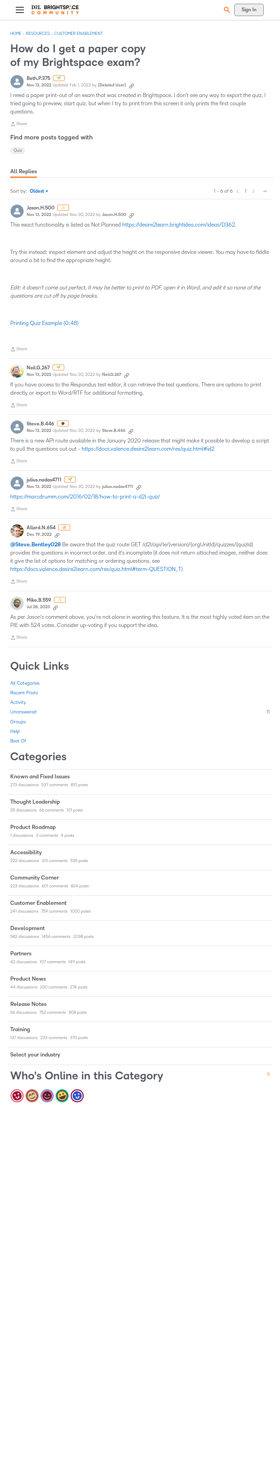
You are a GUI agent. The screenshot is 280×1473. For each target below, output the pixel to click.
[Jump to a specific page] (264, 191)
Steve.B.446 (40, 423)
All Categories (25, 683)
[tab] (23, 171)
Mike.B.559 (39, 600)
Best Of (18, 741)
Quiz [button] (18, 150)
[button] (226, 10)
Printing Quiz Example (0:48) (44, 323)
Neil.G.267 (38, 367)
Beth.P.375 (38, 78)
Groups (18, 721)
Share (18, 125)
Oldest (37, 192)
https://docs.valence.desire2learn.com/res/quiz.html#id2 (148, 449)
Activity (18, 702)
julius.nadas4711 (44, 479)
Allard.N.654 (41, 527)
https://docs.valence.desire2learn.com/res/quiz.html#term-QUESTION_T (95, 569)
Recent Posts (24, 692)
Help (15, 731)
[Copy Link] (131, 85)
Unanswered (140, 711)
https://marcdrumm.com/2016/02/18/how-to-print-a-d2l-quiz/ (85, 497)
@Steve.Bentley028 (35, 545)
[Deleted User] (112, 85)
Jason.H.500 (41, 207)
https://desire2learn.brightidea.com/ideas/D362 (178, 225)
